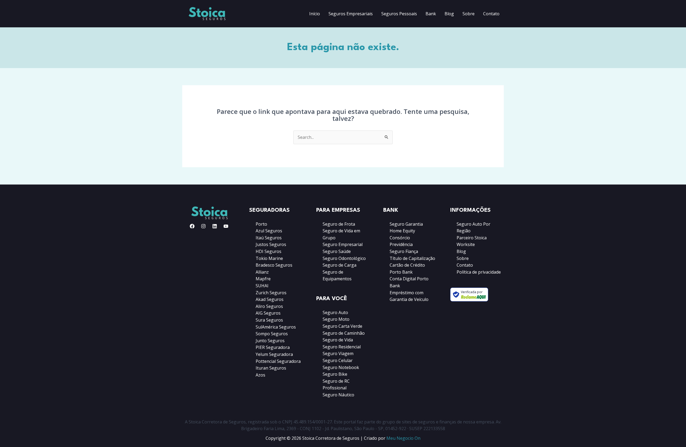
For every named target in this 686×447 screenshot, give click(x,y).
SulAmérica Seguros (276, 327)
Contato (491, 14)
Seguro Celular (338, 360)
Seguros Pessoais (399, 14)
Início (314, 14)
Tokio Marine (269, 258)
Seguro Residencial (342, 347)
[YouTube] (225, 226)
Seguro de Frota (339, 224)
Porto (261, 224)
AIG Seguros (268, 313)
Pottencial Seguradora (278, 361)
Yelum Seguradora (274, 354)
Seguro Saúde (337, 251)
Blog (449, 14)
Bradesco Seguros (274, 265)
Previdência (401, 244)
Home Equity (402, 231)
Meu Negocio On (403, 438)
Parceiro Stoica (472, 238)
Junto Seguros (270, 341)
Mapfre (263, 279)
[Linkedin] (214, 226)
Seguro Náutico (338, 395)
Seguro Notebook (341, 367)
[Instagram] (203, 226)
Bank (431, 14)
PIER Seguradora (273, 347)
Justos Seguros (271, 244)
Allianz (262, 272)
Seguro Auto (335, 312)
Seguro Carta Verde (342, 326)
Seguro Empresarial (343, 244)
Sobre (469, 14)
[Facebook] (192, 226)
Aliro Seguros (269, 306)
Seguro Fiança (404, 251)
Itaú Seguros (269, 238)
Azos (260, 375)
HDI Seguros (268, 251)
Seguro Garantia (406, 224)
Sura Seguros (269, 320)
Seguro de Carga (339, 265)
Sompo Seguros (272, 334)
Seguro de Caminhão (344, 333)
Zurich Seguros (271, 293)
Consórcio (400, 238)
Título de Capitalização (412, 258)
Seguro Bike (335, 374)
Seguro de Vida (338, 340)
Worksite (466, 244)
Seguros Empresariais (351, 14)
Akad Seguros (270, 299)
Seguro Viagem (338, 353)
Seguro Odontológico (344, 258)
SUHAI (262, 286)
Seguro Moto (336, 319)
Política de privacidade (479, 272)
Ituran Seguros (271, 368)
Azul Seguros (269, 231)
